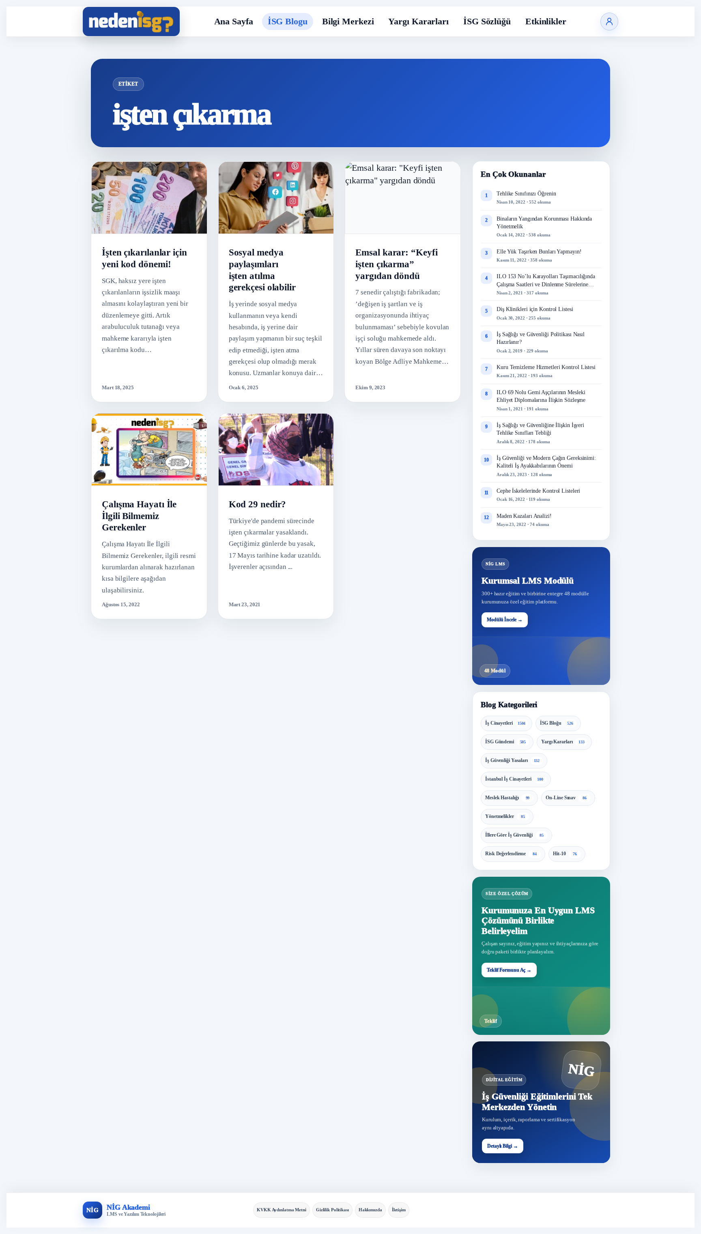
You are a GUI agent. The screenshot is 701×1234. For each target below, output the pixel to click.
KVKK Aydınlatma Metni (281, 1209)
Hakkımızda (370, 1209)
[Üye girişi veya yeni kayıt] (609, 21)
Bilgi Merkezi (348, 21)
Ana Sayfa (233, 21)
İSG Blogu (287, 21)
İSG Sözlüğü (487, 21)
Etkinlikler (545, 21)
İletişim (399, 1209)
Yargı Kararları (418, 21)
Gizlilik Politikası (332, 1209)
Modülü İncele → (505, 619)
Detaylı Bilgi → (502, 1146)
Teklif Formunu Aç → (509, 970)
